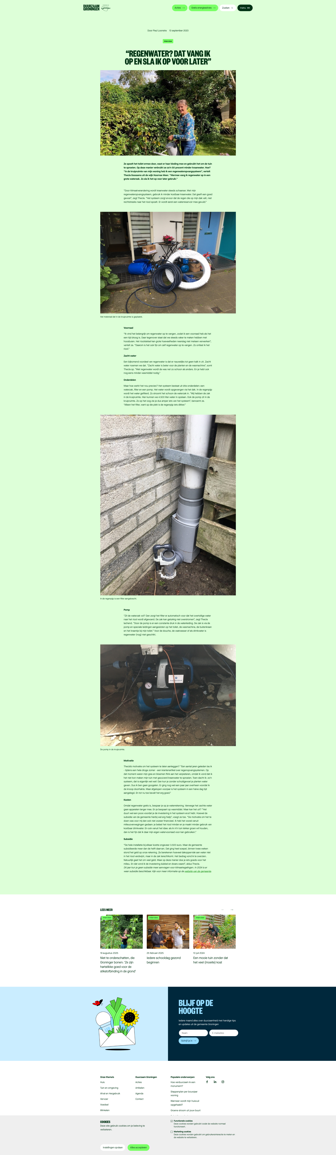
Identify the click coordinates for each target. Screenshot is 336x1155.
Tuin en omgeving (109, 1088)
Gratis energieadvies (201, 7)
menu (243, 7)
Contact (139, 1099)
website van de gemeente (198, 871)
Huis (102, 1082)
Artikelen (139, 1088)
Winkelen (105, 1110)
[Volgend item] (232, 910)
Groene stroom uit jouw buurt (186, 1110)
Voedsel (104, 1104)
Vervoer (104, 1099)
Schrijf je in (186, 1040)
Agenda (139, 1093)
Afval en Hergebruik (110, 1093)
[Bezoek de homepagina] (96, 8)
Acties (178, 7)
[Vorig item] (223, 910)
